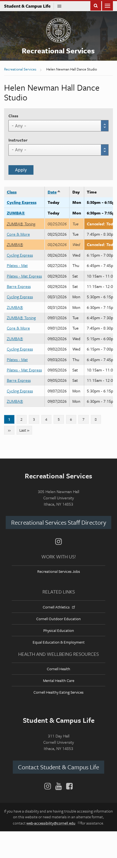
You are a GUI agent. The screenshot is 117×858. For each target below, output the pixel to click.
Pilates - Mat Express (24, 276)
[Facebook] (68, 786)
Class (13, 116)
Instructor (17, 140)
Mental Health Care (58, 680)
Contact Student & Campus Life (58, 766)
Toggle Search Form (95, 5)
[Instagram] (58, 541)
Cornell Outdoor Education (58, 619)
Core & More (18, 234)
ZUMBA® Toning (21, 224)
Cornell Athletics (56, 607)
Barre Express (19, 286)
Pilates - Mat (17, 265)
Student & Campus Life (29, 6)
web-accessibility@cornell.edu (50, 823)
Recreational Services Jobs (58, 571)
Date (54, 192)
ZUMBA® (16, 213)
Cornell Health (58, 669)
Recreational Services (58, 50)
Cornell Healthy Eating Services (58, 692)
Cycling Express (21, 202)
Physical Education (58, 630)
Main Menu (107, 5)
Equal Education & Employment (59, 642)
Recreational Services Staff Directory (58, 522)
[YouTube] (58, 786)
